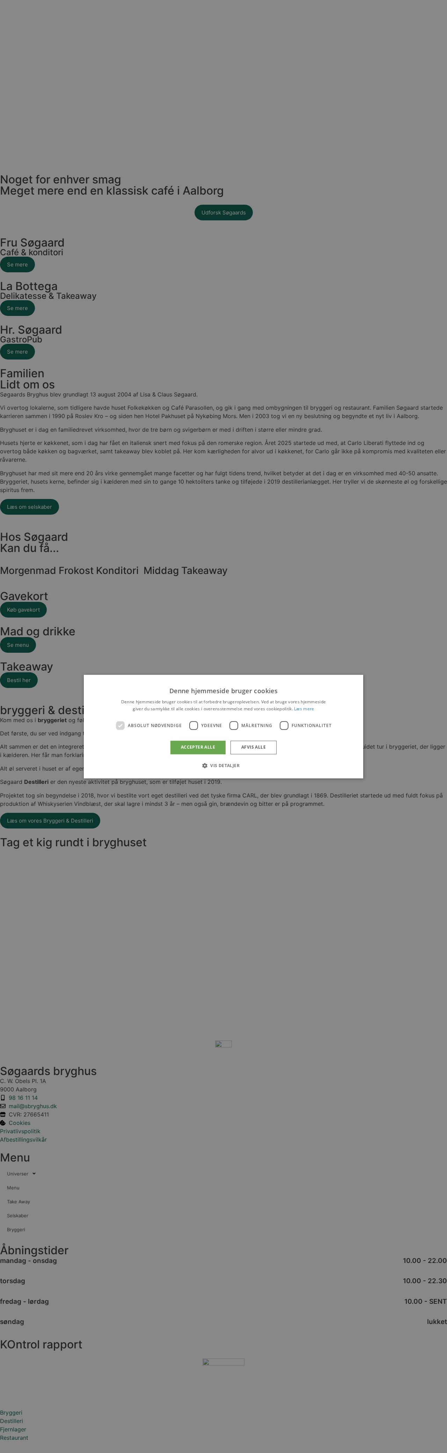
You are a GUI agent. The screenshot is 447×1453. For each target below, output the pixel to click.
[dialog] (223, 726)
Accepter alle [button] (198, 747)
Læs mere (304, 709)
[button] (223, 765)
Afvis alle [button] (253, 747)
